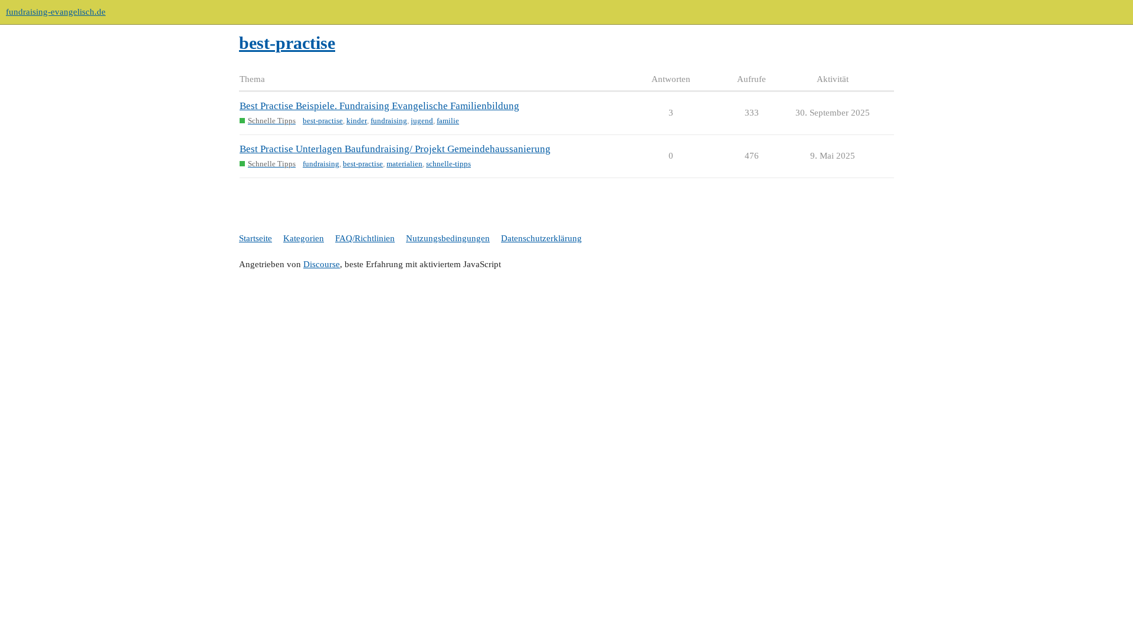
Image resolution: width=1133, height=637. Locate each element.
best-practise (323, 120)
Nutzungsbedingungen (448, 238)
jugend (422, 120)
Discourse (321, 264)
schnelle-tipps (448, 163)
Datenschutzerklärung (541, 238)
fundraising (389, 120)
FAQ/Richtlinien (365, 238)
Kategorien (303, 238)
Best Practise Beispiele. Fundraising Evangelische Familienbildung (379, 105)
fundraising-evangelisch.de (56, 12)
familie (448, 120)
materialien (405, 163)
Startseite (255, 238)
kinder (356, 120)
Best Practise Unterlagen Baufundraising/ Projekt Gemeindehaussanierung (395, 149)
